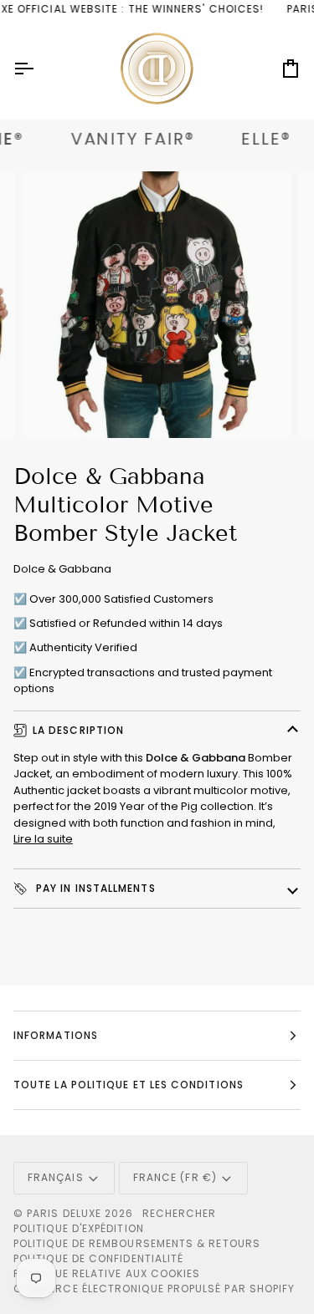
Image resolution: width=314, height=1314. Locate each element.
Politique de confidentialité (98, 1258)
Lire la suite (43, 839)
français (56, 1177)
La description (78, 730)
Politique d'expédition (78, 1228)
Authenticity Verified (83, 647)
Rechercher (179, 1213)
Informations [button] (55, 1035)
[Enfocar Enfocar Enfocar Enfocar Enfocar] (157, 304)
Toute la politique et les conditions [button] (128, 1084)
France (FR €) (175, 1177)
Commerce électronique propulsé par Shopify (154, 1288)
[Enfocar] (54, 406)
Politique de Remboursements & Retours (136, 1243)
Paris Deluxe (64, 1213)
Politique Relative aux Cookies (106, 1273)
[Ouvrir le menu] (38, 69)
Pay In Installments (94, 888)
